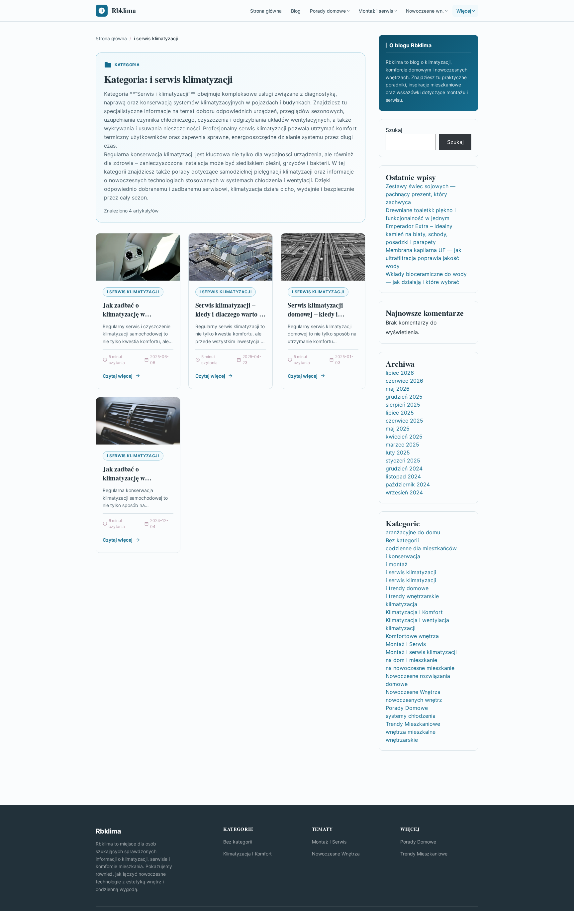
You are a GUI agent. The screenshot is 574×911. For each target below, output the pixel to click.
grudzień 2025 (404, 396)
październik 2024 (408, 484)
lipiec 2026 (400, 372)
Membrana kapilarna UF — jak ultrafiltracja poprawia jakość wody (423, 258)
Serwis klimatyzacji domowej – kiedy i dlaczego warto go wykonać (315, 318)
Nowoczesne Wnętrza (413, 692)
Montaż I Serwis (406, 644)
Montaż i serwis (375, 11)
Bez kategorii (402, 540)
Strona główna (266, 11)
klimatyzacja (401, 604)
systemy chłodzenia (410, 716)
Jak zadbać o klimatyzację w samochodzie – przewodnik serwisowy (134, 318)
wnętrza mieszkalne (410, 731)
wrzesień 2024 (404, 492)
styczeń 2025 (403, 460)
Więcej (463, 11)
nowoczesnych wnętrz (414, 700)
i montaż (397, 564)
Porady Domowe (407, 708)
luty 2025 (398, 452)
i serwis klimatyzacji (133, 291)
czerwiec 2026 (404, 380)
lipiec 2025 (400, 412)
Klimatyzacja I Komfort (414, 612)
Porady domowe (328, 11)
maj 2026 (398, 388)
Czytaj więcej (118, 376)
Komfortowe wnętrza (412, 636)
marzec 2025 (402, 444)
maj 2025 (398, 428)
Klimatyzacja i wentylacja (417, 620)
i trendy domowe (407, 588)
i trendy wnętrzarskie (412, 596)
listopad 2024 (403, 476)
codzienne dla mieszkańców (421, 548)
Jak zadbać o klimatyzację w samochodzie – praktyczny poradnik (132, 482)
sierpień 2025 (403, 404)
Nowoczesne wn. (425, 11)
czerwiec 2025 (404, 420)
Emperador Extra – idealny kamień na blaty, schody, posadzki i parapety (419, 234)
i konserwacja (403, 556)
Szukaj (394, 130)
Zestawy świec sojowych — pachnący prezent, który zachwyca (420, 194)
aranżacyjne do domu (413, 532)
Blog (296, 11)
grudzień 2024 (404, 468)
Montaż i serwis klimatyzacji (421, 652)
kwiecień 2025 (404, 436)
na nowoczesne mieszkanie (420, 668)
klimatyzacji (401, 628)
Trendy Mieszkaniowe (413, 723)
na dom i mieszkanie (411, 660)
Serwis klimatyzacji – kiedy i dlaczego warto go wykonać (230, 314)
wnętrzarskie (402, 739)
